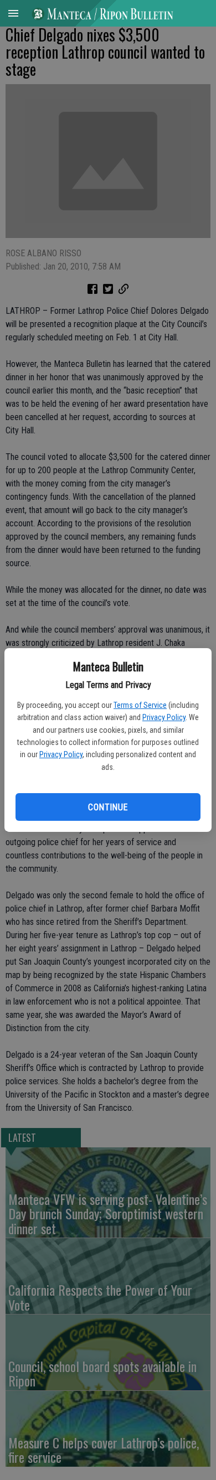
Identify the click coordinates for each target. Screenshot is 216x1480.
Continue (107, 807)
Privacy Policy (164, 717)
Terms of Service (140, 705)
